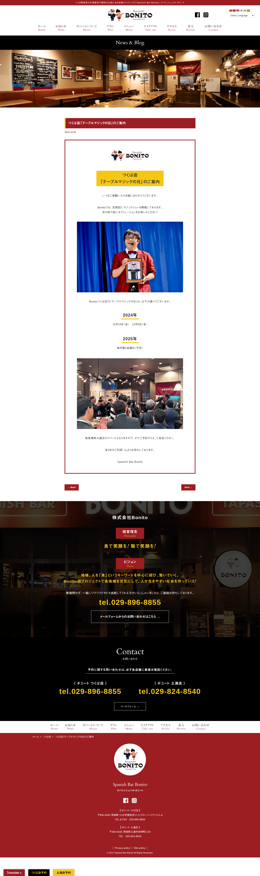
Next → (188, 487)
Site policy (139, 847)
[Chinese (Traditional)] (234, 10)
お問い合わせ (213, 28)
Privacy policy (122, 847)
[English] (237, 10)
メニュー (129, 28)
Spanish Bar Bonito (130, 15)
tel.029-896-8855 (130, 602)
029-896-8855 (137, 819)
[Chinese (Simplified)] (230, 10)
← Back (72, 487)
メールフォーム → (130, 706)
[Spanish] (248, 10)
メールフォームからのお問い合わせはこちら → (130, 616)
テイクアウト (150, 28)
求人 (190, 28)
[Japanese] (241, 10)
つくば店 (47, 736)
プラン (110, 28)
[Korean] (244, 10)
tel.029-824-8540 (170, 691)
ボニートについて (86, 28)
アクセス (172, 28)
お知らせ (61, 28)
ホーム (42, 28)
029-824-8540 (133, 836)
